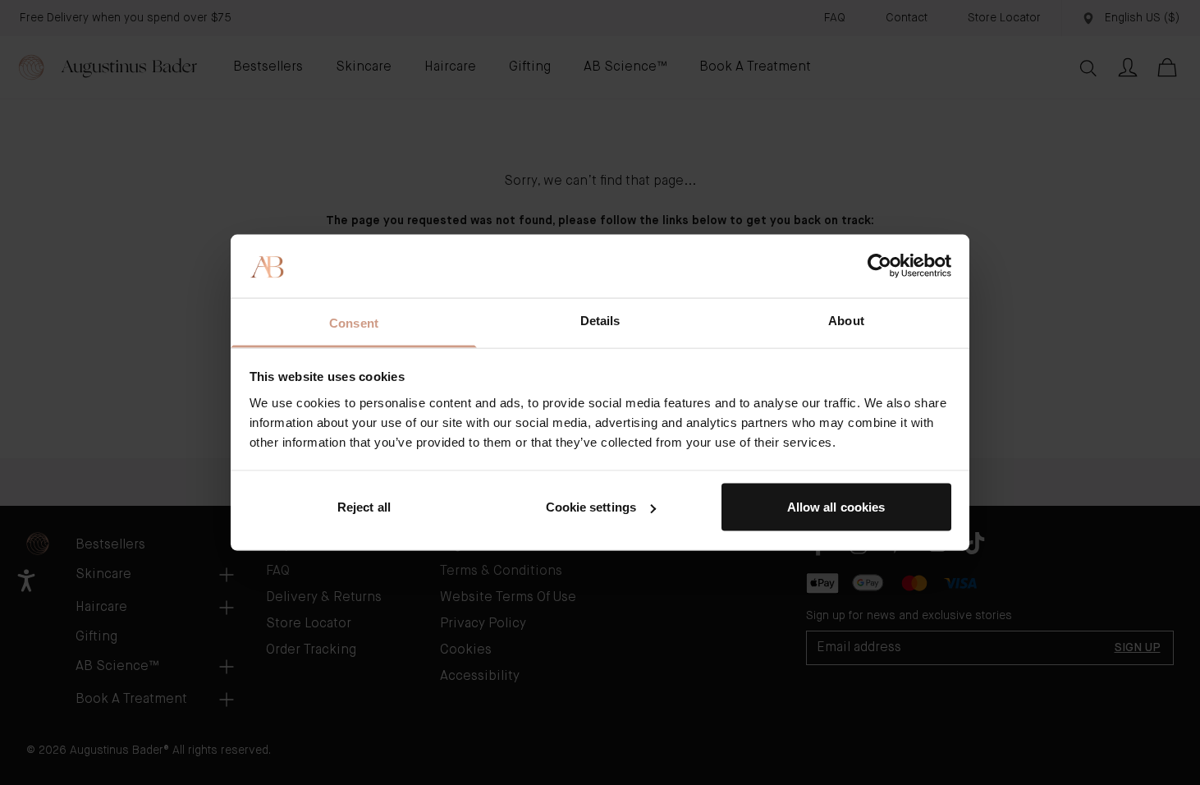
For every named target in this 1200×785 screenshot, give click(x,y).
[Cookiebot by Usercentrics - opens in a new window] (879, 266)
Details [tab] (600, 320)
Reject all (364, 507)
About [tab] (846, 320)
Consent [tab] (353, 322)
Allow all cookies (836, 507)
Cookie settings (591, 507)
